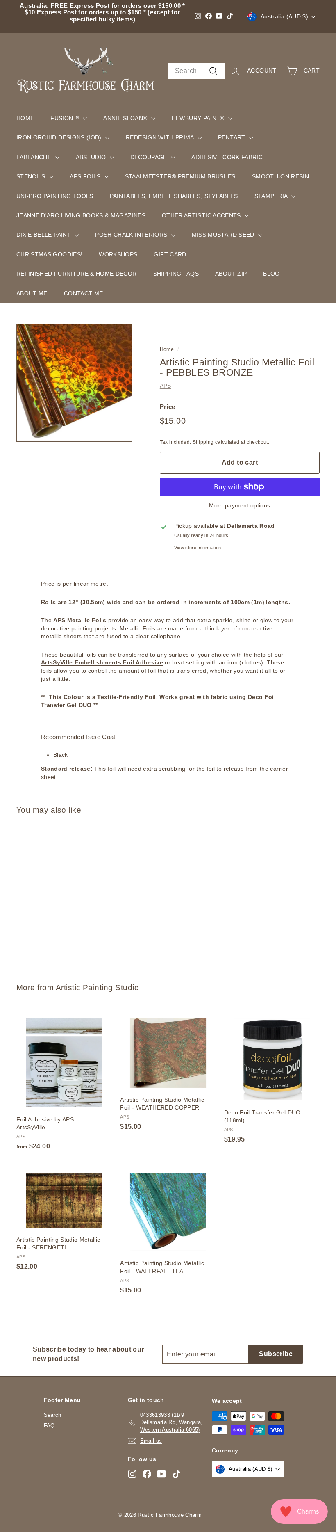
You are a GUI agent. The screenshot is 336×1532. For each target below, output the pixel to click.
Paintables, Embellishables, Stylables (174, 196)
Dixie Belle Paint (44, 234)
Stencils (31, 176)
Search (52, 1415)
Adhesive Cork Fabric (227, 157)
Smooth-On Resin (280, 176)
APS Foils (86, 176)
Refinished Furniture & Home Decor (76, 273)
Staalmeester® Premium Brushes (180, 176)
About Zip (231, 273)
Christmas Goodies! (49, 254)
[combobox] (196, 71)
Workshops (118, 254)
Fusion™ (65, 118)
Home (25, 118)
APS (165, 385)
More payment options (239, 505)
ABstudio (92, 157)
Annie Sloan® (126, 118)
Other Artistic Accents (202, 215)
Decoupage (149, 157)
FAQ (49, 1425)
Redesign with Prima (160, 137)
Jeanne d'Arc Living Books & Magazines (80, 215)
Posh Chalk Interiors (132, 234)
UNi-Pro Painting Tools (54, 196)
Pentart (232, 137)
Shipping (203, 442)
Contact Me (83, 293)
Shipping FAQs (176, 273)
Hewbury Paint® (199, 118)
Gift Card (170, 254)
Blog (271, 273)
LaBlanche (34, 157)
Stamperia (272, 196)
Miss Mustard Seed (224, 234)
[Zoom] (74, 382)
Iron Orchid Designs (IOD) (59, 137)
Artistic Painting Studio (97, 987)
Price (167, 406)
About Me (32, 293)
